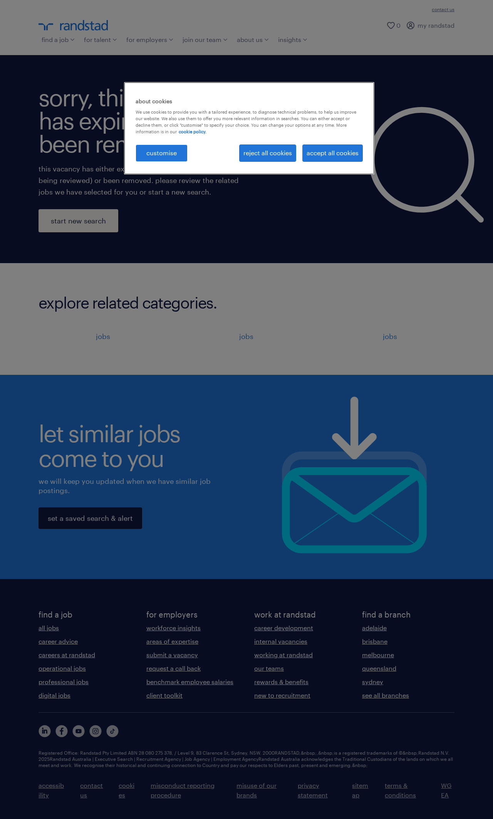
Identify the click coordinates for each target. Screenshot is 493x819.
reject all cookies (267, 152)
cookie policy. (192, 131)
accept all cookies (333, 152)
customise (161, 152)
